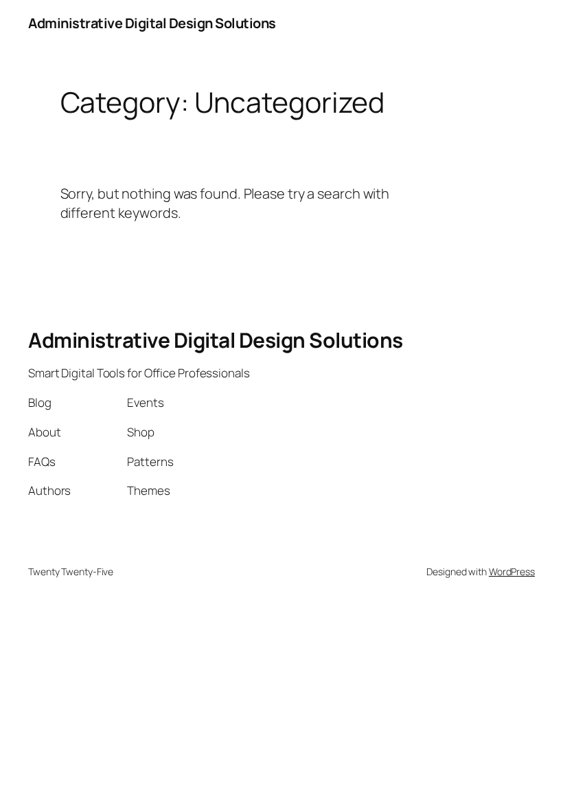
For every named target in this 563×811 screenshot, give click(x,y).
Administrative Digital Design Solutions (152, 23)
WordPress (512, 571)
